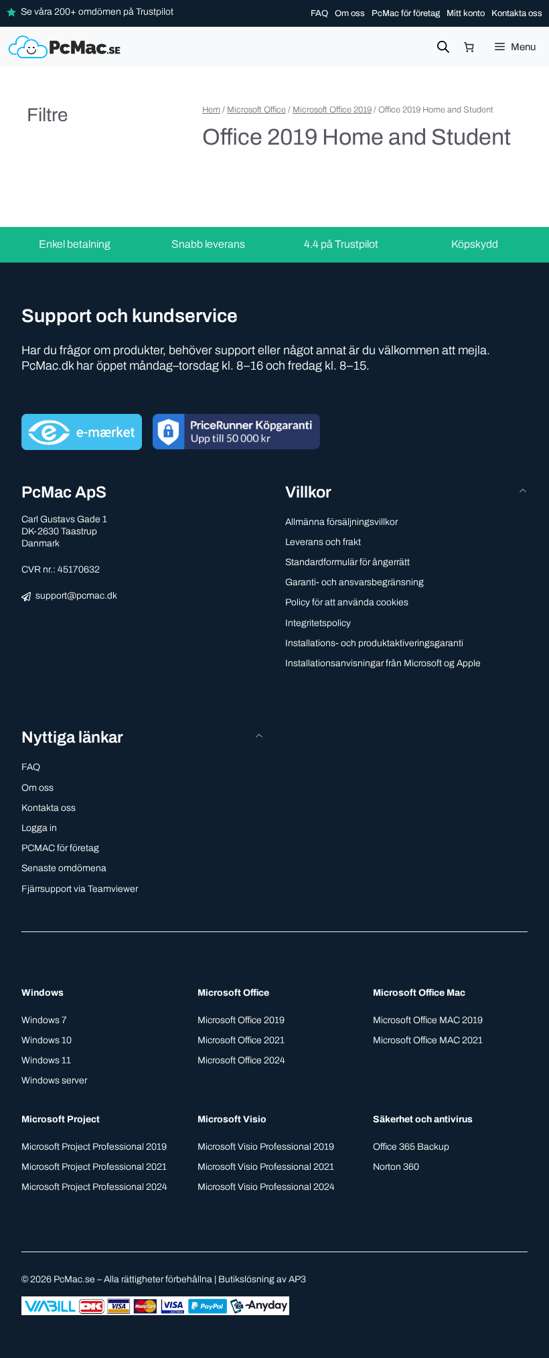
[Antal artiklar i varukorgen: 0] (469, 47)
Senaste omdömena (63, 868)
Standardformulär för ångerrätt (347, 562)
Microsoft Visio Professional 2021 (266, 1167)
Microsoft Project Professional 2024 (94, 1187)
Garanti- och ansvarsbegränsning (354, 582)
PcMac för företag (406, 13)
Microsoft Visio (232, 1119)
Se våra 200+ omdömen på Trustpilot (97, 12)
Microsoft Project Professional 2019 (94, 1147)
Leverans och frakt (323, 542)
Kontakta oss (516, 13)
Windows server (54, 1080)
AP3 (297, 1279)
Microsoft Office (256, 110)
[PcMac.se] (66, 47)
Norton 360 (396, 1167)
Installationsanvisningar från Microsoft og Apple (383, 663)
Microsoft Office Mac (419, 993)
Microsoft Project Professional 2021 (94, 1167)
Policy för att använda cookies (346, 602)
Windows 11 (46, 1060)
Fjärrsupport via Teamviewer (79, 889)
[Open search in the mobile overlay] (443, 47)
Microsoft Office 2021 (241, 1040)
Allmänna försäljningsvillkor (341, 522)
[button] (142, 737)
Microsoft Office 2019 (332, 110)
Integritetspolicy (318, 623)
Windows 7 (44, 1020)
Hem (211, 110)
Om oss (350, 13)
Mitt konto (466, 13)
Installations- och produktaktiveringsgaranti (374, 643)
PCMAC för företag (60, 848)
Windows (42, 993)
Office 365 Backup (411, 1147)
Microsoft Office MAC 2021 (428, 1040)
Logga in (39, 828)
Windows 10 (46, 1040)
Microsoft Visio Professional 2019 (266, 1147)
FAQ (319, 13)
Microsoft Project (60, 1119)
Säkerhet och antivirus (423, 1119)
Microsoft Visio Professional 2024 (266, 1187)
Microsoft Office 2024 (241, 1060)
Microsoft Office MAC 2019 (428, 1020)
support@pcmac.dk (76, 596)
